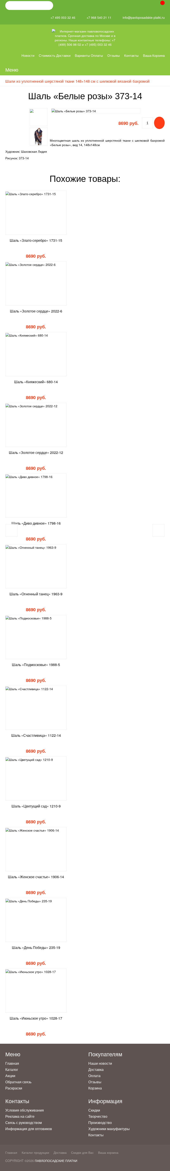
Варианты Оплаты (89, 55)
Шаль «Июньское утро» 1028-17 (36, 1018)
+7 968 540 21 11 (99, 17)
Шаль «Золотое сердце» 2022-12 (36, 452)
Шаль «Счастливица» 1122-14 (36, 735)
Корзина (95, 1088)
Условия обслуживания (24, 1110)
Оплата (94, 1075)
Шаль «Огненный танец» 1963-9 (36, 594)
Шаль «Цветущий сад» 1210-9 (36, 806)
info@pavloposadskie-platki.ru (144, 17)
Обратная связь (18, 1081)
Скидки (94, 1110)
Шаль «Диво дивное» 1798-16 (36, 523)
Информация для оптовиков (28, 1128)
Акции (10, 1075)
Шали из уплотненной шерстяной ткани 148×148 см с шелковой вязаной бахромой (77, 81)
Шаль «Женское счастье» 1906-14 (36, 877)
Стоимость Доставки (54, 55)
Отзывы (113, 55)
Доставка (96, 1069)
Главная (12, 1063)
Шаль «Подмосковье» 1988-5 (36, 665)
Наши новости (100, 1063)
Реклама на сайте (20, 1116)
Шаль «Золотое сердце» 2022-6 (36, 311)
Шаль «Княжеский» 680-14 (36, 382)
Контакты (131, 55)
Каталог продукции (35, 1152)
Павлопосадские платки (56, 1160)
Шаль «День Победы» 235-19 (36, 947)
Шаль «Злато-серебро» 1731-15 (36, 240)
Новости (27, 55)
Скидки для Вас (82, 1152)
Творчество (97, 1116)
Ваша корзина (154, 55)
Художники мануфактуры (109, 1128)
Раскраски (13, 1088)
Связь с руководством (23, 1122)
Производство (100, 1122)
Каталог (11, 1069)
